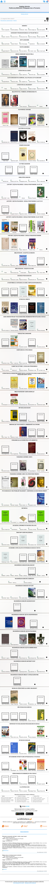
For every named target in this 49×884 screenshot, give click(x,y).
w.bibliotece (30, 821)
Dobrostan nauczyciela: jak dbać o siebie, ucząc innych (14, 836)
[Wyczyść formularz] (45, 21)
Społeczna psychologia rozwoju (37, 800)
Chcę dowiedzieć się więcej (18, 882)
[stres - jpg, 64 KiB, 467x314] (4, 869)
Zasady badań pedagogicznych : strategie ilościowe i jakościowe (10, 800)
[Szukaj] (47, 19)
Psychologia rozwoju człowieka (5, 801)
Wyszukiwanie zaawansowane (7, 20)
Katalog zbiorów (24, 14)
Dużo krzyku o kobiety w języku (37, 797)
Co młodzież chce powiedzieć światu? (38, 799)
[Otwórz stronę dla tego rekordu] (6, 28)
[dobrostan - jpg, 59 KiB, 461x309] (5, 850)
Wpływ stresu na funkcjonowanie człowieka (11, 855)
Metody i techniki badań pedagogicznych (7, 797)
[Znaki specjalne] (47, 21)
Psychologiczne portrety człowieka (6, 798)
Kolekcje (15, 20)
